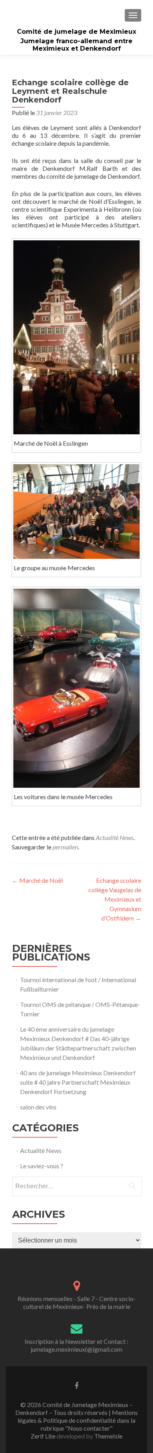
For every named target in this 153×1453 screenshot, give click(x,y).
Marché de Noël (37, 880)
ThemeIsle (108, 1436)
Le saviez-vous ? (41, 1165)
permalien (65, 847)
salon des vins (38, 1107)
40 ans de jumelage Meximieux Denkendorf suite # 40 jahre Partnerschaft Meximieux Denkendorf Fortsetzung (78, 1082)
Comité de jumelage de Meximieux (76, 31)
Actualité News (114, 837)
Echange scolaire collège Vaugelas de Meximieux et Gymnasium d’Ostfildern (114, 899)
